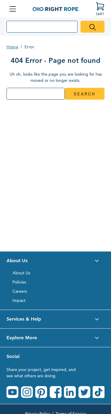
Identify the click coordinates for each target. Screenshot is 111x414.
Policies (19, 282)
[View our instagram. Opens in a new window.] (27, 392)
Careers (19, 291)
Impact (18, 300)
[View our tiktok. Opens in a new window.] (98, 392)
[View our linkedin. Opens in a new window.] (70, 392)
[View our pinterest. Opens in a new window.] (41, 392)
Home (12, 47)
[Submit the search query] (92, 27)
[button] (55, 260)
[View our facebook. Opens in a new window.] (56, 392)
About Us (21, 273)
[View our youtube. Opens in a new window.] (12, 392)
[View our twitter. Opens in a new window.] (84, 392)
